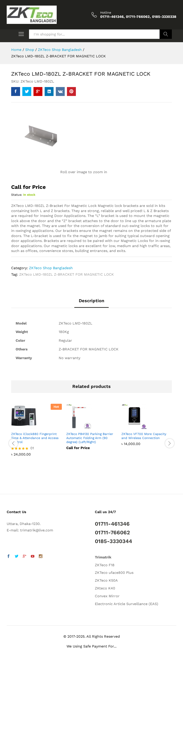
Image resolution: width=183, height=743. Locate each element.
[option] (36, 433)
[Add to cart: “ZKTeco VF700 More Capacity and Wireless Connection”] (142, 426)
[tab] (91, 303)
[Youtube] (33, 557)
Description (91, 300)
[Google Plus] (25, 557)
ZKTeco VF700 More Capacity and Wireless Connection (143, 436)
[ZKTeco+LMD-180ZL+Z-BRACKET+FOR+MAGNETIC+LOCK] (26, 91)
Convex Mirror (107, 596)
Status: (16, 194)
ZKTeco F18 (104, 565)
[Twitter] (16, 557)
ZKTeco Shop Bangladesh (51, 268)
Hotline (105, 12)
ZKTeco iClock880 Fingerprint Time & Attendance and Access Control (34, 438)
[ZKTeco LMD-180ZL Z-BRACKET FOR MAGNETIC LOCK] (15, 91)
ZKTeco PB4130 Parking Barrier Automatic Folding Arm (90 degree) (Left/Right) (89, 438)
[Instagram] (41, 557)
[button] (7, 732)
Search (166, 34)
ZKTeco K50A (106, 580)
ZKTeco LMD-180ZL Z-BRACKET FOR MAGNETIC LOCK (66, 274)
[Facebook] (8, 557)
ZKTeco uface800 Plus (114, 572)
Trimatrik (103, 557)
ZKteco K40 (105, 588)
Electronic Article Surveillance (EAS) (126, 604)
